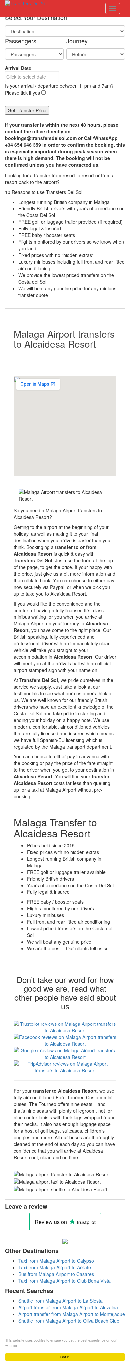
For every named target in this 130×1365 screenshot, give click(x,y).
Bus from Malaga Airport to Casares (56, 1274)
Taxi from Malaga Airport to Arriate (54, 1267)
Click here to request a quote (91, 182)
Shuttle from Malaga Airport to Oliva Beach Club (68, 1320)
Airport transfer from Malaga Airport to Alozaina (68, 1307)
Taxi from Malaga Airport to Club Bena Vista (64, 1280)
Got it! (65, 1356)
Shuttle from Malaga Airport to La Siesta (60, 1300)
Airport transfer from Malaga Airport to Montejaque (71, 1314)
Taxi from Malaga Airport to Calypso (56, 1260)
